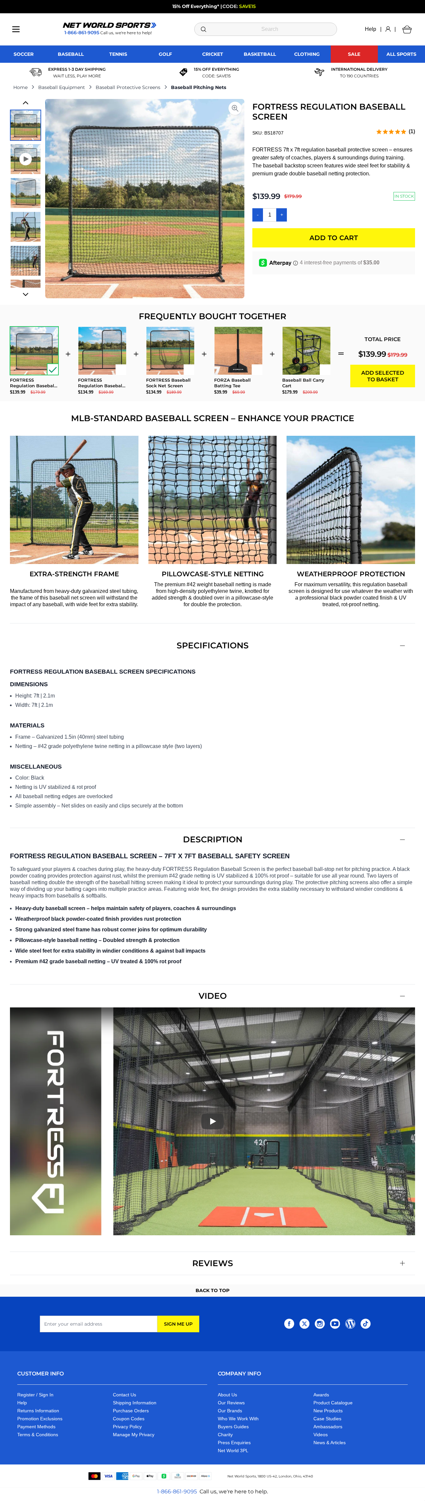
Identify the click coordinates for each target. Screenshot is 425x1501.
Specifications (213, 645)
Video (213, 996)
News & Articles (329, 1442)
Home (20, 87)
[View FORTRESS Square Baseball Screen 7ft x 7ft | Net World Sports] (25, 125)
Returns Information (38, 1410)
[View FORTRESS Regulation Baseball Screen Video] (25, 159)
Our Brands (230, 1410)
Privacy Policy (127, 1426)
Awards (321, 1394)
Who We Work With (238, 1418)
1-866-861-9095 (177, 1491)
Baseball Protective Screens (128, 87)
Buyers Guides (233, 1426)
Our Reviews (231, 1402)
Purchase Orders (131, 1410)
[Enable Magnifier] (235, 108)
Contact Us (124, 1394)
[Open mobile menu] (16, 29)
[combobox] (265, 29)
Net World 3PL (233, 1450)
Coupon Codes (128, 1418)
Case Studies (327, 1418)
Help (370, 29)
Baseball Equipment (61, 87)
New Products (328, 1410)
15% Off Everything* (195, 6)
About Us (227, 1394)
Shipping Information (134, 1402)
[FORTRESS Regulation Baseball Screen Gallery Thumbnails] (25, 199)
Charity (225, 1434)
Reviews (212, 1263)
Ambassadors (327, 1426)
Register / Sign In (35, 1394)
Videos (320, 1434)
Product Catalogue (333, 1402)
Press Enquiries (234, 1442)
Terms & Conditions (37, 1434)
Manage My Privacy (133, 1434)
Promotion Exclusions (39, 1418)
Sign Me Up (178, 1324)
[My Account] (387, 29)
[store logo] (109, 25)
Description (212, 839)
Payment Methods (36, 1426)
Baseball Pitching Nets (198, 87)
